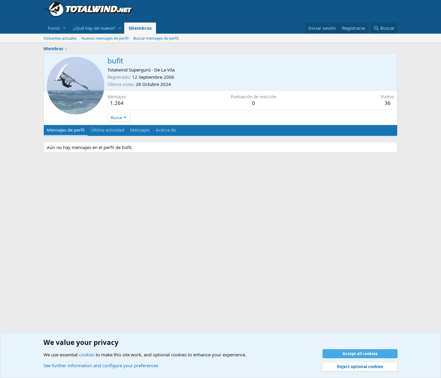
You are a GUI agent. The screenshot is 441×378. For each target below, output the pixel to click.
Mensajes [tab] (140, 130)
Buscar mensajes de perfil (155, 38)
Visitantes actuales (60, 38)
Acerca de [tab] (166, 130)
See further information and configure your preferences (101, 365)
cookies (86, 355)
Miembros (140, 28)
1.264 (117, 102)
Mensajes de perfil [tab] (66, 130)
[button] (64, 28)
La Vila (168, 70)
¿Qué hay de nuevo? (94, 28)
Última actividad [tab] (107, 130)
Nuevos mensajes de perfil (104, 38)
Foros (54, 28)
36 (388, 102)
